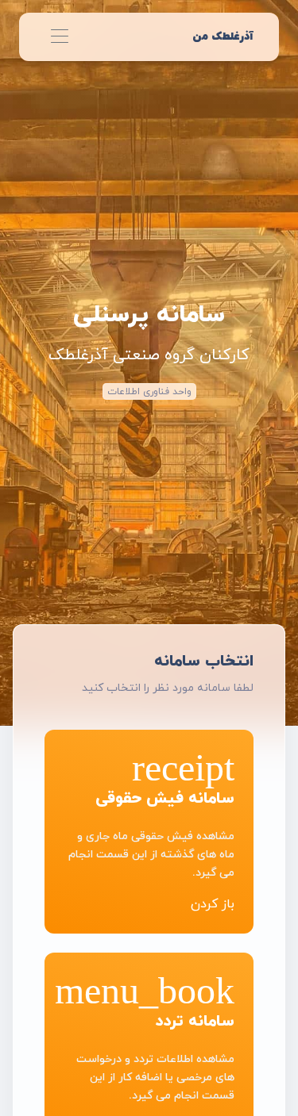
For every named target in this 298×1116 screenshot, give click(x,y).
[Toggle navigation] (59, 37)
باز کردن (212, 903)
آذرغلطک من (222, 36)
